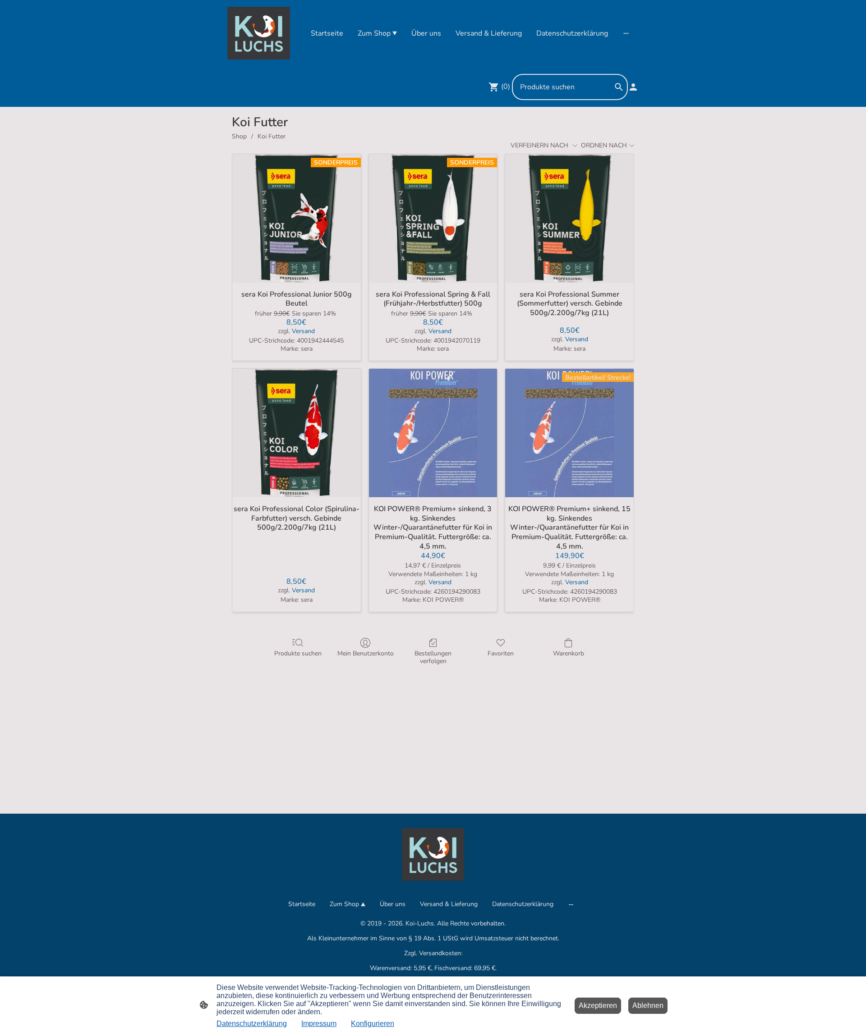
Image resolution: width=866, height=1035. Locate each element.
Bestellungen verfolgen (433, 657)
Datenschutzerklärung (251, 1023)
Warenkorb (568, 653)
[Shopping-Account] (633, 87)
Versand (303, 331)
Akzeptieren (598, 1005)
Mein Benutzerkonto (365, 653)
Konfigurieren (372, 1023)
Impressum (318, 1023)
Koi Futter (272, 136)
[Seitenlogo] (258, 33)
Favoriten (501, 653)
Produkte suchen (298, 653)
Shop (239, 136)
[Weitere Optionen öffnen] (626, 33)
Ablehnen (647, 1005)
